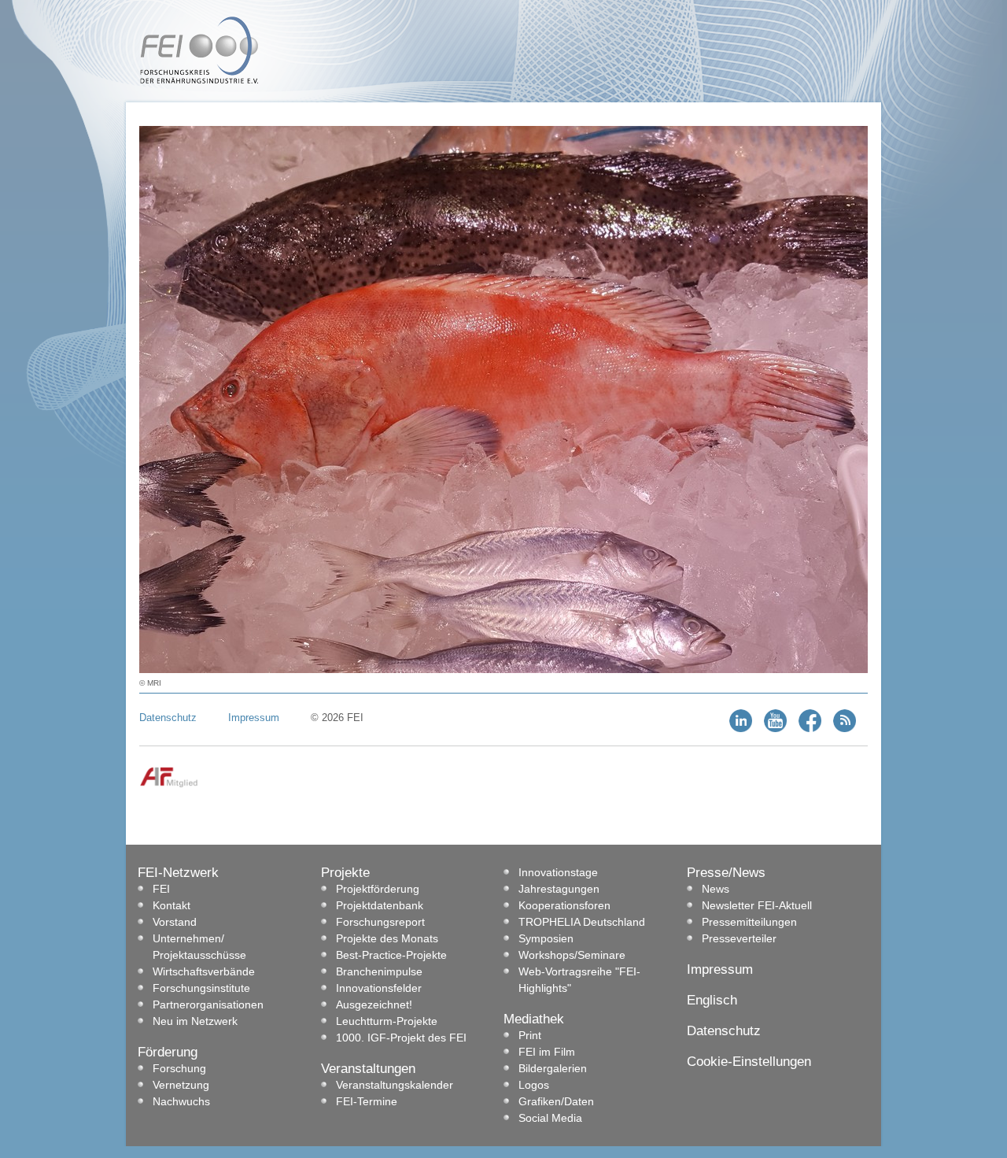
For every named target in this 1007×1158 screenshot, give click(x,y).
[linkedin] (740, 728)
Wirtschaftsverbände (204, 971)
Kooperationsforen (564, 905)
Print (529, 1035)
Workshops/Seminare (571, 955)
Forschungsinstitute (201, 988)
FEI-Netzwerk (178, 872)
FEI (161, 888)
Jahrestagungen (558, 888)
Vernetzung (181, 1084)
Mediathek (534, 1019)
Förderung (167, 1052)
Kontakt (171, 905)
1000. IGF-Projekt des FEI (401, 1037)
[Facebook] (810, 728)
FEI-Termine (366, 1101)
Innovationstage (558, 872)
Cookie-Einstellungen (749, 1061)
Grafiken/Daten (556, 1101)
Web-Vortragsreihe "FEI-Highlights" (579, 979)
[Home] (199, 80)
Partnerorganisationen (208, 1004)
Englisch (712, 1000)
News (715, 888)
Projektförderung (377, 888)
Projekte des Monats (387, 938)
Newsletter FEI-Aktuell (757, 905)
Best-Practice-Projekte (391, 955)
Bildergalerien (552, 1068)
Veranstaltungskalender (394, 1084)
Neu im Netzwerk (195, 1021)
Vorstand (175, 922)
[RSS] (844, 728)
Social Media (550, 1118)
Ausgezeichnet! (374, 1004)
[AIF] (168, 784)
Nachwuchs (181, 1101)
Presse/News (726, 872)
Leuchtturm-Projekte (386, 1021)
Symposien (546, 938)
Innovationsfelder (379, 988)
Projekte (345, 872)
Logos (533, 1084)
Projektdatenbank (379, 905)
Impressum (253, 717)
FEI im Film (546, 1051)
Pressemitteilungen (749, 922)
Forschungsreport (380, 922)
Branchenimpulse (379, 971)
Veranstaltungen (368, 1068)
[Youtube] (775, 728)
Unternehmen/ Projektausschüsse (199, 946)
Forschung (179, 1068)
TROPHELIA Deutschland (581, 922)
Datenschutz (168, 717)
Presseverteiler (739, 938)
